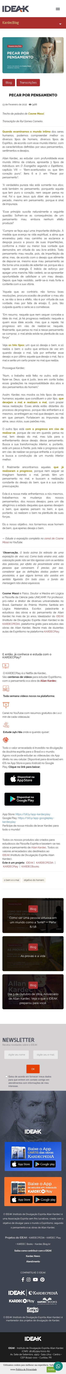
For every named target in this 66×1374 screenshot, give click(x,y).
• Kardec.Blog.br (41, 1244)
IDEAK (60, 616)
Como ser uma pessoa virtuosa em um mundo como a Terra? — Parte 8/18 (33, 922)
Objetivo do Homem (34, 880)
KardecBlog (10, 23)
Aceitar (51, 1369)
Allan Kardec (48, 680)
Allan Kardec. (39, 847)
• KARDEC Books (24, 1244)
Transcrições (28, 82)
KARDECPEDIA (11, 623)
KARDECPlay (51, 631)
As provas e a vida (33, 956)
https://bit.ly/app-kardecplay (33, 814)
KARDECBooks (30, 866)
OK (33, 1069)
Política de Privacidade (26, 1369)
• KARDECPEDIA (36, 1237)
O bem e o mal (11, 880)
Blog (9, 82)
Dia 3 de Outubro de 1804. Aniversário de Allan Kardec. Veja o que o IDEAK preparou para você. (33, 998)
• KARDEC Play (53, 1237)
